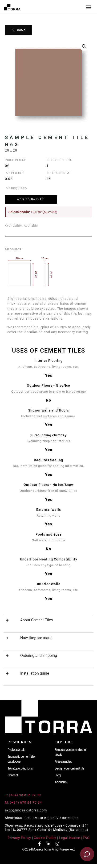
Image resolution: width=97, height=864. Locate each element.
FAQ (86, 838)
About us (60, 782)
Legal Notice (69, 838)
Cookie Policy (45, 838)
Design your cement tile (69, 768)
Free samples (63, 761)
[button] (84, 46)
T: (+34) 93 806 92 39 (23, 795)
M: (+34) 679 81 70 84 (23, 802)
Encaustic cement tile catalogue (21, 759)
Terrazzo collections (20, 768)
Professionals (16, 750)
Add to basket (30, 199)
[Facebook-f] (39, 844)
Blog (58, 775)
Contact (13, 775)
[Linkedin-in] (48, 844)
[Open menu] (88, 7)
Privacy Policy (19, 838)
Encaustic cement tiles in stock (70, 752)
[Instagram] (57, 844)
